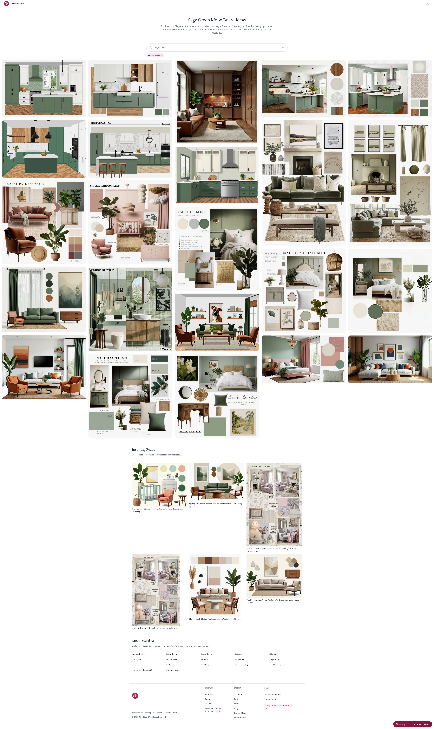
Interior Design (155, 55)
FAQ (236, 699)
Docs (236, 704)
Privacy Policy (270, 699)
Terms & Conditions (272, 694)
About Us (209, 704)
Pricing (208, 699)
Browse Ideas (240, 713)
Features (209, 694)
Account (238, 694)
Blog (236, 708)
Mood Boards (240, 718)
